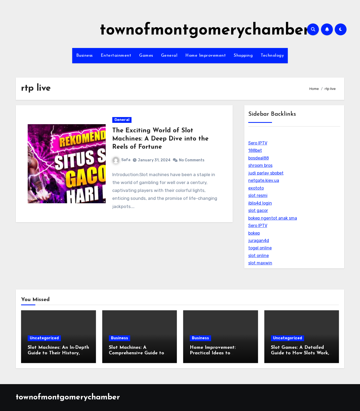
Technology (272, 56)
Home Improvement (205, 56)
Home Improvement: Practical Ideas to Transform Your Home (214, 353)
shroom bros (260, 165)
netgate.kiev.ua (263, 180)
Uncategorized (44, 338)
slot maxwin (260, 262)
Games (146, 56)
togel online (260, 247)
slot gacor (258, 210)
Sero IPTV (257, 143)
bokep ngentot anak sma (272, 218)
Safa (125, 160)
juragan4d (258, 240)
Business (84, 56)
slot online (258, 255)
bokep (254, 233)
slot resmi (257, 195)
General (169, 56)
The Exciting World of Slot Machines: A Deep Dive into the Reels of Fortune (160, 139)
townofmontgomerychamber (205, 30)
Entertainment (116, 56)
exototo (256, 188)
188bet (255, 150)
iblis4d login (260, 203)
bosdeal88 (258, 158)
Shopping (243, 56)
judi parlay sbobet (266, 173)
